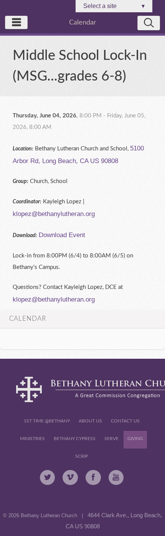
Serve (111, 439)
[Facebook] (93, 477)
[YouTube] (116, 477)
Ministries (32, 439)
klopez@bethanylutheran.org (54, 213)
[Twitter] (47, 477)
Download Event (62, 234)
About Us (90, 421)
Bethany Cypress (75, 439)
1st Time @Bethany (47, 421)
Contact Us (125, 421)
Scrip (81, 456)
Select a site (114, 6)
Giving (135, 439)
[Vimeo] (70, 477)
